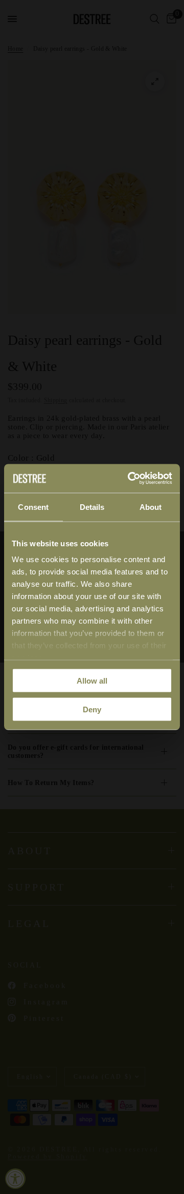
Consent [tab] (33, 506)
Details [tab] (92, 506)
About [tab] (151, 506)
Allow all (92, 680)
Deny (92, 709)
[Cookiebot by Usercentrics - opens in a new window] (129, 478)
